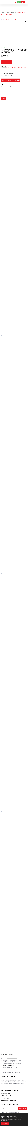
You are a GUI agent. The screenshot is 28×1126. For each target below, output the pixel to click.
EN (23, 2)
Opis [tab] (2, 80)
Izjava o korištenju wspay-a (8, 1100)
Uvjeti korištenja (5, 1093)
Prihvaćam (5, 1123)
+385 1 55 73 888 (10, 1058)
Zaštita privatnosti (6, 1096)
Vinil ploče (12, 12)
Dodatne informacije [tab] (13, 80)
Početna (3, 12)
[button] (25, 21)
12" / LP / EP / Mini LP (12, 67)
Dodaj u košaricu (7, 62)
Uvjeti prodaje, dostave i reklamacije (11, 1098)
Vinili (7, 12)
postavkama (4, 1120)
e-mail (8, 1065)
